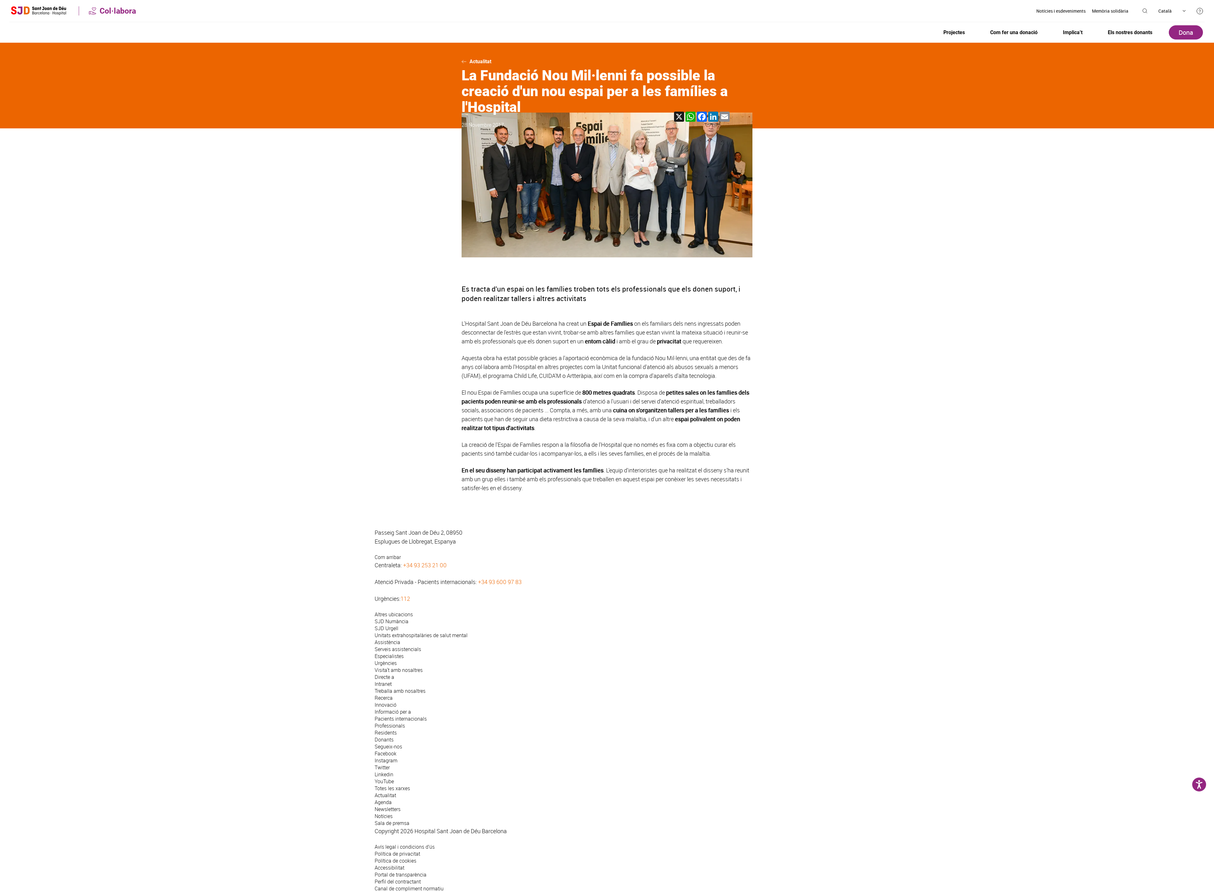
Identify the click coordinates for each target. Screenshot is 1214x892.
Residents (386, 732)
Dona (1186, 32)
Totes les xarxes (392, 788)
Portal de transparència (400, 874)
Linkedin (384, 774)
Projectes (954, 32)
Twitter (382, 767)
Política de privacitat (397, 853)
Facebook (385, 753)
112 (405, 598)
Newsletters (388, 809)
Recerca (384, 697)
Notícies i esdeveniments (1061, 11)
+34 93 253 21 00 (425, 565)
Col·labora (118, 10)
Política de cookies (395, 860)
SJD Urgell (386, 628)
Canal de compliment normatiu (409, 888)
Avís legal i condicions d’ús (405, 846)
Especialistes (389, 656)
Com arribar (388, 557)
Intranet (383, 683)
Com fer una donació (1014, 32)
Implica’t (1072, 32)
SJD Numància (391, 621)
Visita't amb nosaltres (399, 670)
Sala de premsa (392, 823)
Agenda (383, 802)
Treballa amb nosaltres (400, 690)
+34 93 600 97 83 (500, 582)
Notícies (384, 816)
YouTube (384, 781)
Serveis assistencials (398, 649)
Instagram (386, 760)
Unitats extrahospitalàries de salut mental (421, 635)
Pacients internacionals (401, 718)
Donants (384, 739)
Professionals (390, 725)
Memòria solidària (1110, 11)
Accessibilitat (389, 867)
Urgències (386, 663)
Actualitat (480, 61)
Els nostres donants (1130, 32)
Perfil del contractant (398, 881)
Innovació (385, 704)
